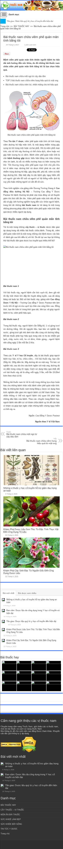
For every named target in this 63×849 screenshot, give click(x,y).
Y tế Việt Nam (53, 421)
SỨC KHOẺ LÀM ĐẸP (11, 819)
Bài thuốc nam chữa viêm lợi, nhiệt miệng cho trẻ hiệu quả (32, 84)
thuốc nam (12, 349)
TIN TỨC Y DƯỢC (9, 829)
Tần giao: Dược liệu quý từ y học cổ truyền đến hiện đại (30, 21)
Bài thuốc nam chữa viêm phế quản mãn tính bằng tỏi (31, 135)
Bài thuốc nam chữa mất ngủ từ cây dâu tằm (26, 76)
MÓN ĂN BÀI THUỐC (10, 814)
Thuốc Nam (27, 726)
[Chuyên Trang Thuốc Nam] (31, 5)
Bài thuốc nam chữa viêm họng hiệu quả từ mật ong (41, 441)
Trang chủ (4, 26)
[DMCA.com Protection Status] (11, 744)
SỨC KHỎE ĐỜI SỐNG (11, 824)
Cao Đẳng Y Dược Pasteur (48, 415)
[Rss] (31, 844)
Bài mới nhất (8, 593)
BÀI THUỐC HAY (21, 26)
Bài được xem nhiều (27, 593)
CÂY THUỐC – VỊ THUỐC (12, 810)
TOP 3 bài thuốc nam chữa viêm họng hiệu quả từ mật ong (32, 80)
